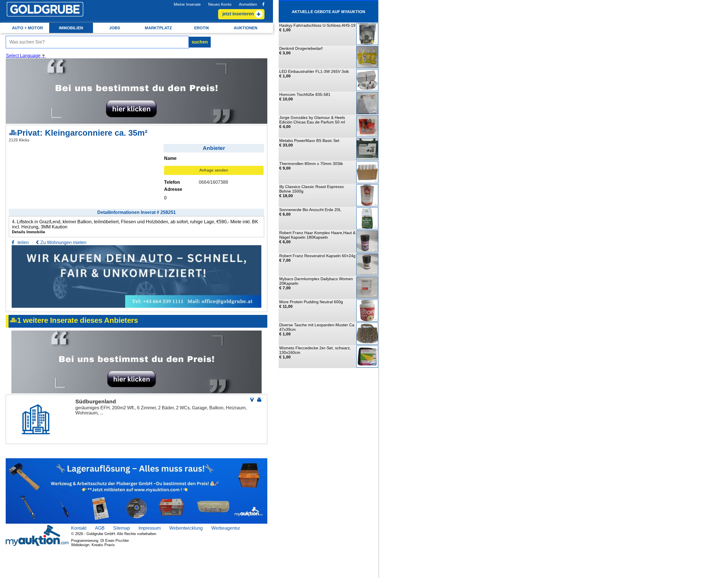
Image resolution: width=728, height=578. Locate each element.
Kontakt (78, 528)
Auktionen (245, 28)
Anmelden (248, 4)
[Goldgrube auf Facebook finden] (263, 4)
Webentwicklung (186, 528)
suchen (200, 42)
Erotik (201, 28)
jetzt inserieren (238, 13)
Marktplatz (158, 28)
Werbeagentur (225, 528)
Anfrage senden (213, 170)
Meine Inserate (187, 4)
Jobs (114, 28)
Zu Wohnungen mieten (63, 242)
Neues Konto (219, 4)
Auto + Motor (27, 28)
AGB (100, 528)
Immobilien (71, 28)
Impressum (149, 528)
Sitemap (121, 528)
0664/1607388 (213, 182)
